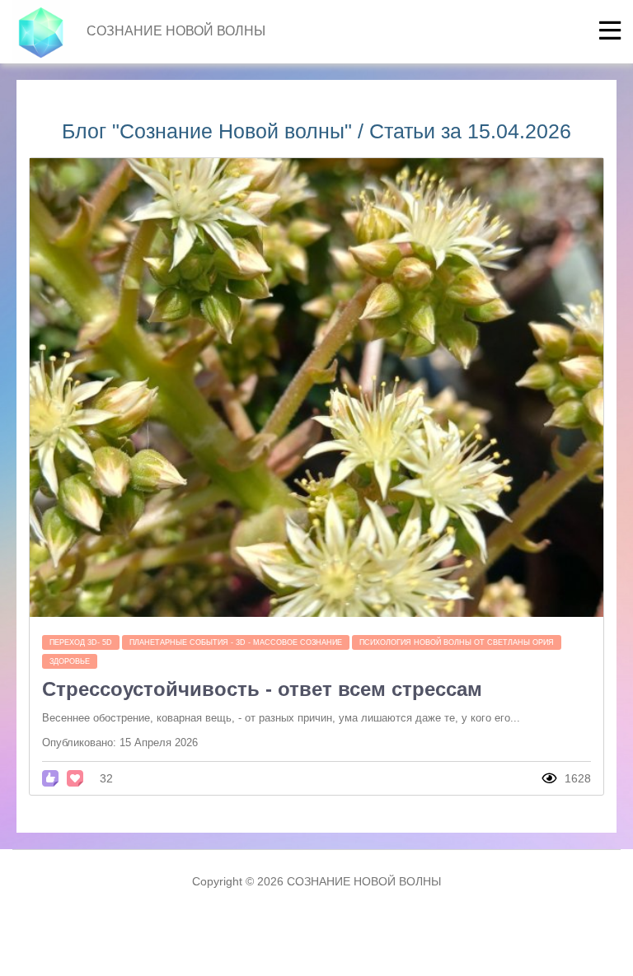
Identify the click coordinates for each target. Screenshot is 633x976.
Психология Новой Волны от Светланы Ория (456, 642)
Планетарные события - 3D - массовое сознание (235, 642)
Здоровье (69, 661)
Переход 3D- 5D (80, 642)
